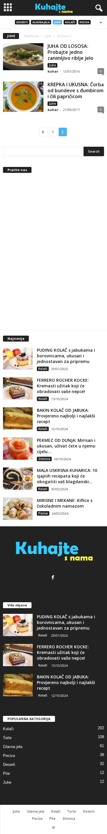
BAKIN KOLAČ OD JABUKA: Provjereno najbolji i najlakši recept (66, 415)
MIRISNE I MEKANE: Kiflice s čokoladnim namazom (64, 503)
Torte (7, 738)
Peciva (84, 22)
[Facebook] (53, 578)
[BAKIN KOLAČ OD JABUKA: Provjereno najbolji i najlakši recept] (18, 418)
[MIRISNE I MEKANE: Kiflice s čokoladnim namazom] (18, 508)
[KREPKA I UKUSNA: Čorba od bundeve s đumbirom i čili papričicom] (23, 97)
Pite (6, 773)
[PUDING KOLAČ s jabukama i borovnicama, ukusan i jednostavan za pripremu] (18, 358)
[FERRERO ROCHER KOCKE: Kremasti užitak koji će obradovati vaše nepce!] (18, 388)
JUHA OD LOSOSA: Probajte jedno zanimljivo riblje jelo (70, 52)
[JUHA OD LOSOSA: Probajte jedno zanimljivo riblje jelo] (23, 56)
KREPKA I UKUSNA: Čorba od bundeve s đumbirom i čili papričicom (76, 90)
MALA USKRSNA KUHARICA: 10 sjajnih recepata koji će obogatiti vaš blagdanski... (67, 475)
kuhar (53, 71)
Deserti (22, 22)
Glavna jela (41, 22)
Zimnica (44, 459)
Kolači (70, 22)
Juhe (57, 22)
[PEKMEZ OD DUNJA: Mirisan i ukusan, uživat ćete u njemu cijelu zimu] (18, 448)
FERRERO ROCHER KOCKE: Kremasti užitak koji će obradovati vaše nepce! (63, 385)
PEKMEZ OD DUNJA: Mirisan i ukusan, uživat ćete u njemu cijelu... (66, 445)
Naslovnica (31, 36)
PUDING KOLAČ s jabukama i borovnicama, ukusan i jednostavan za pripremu (66, 355)
